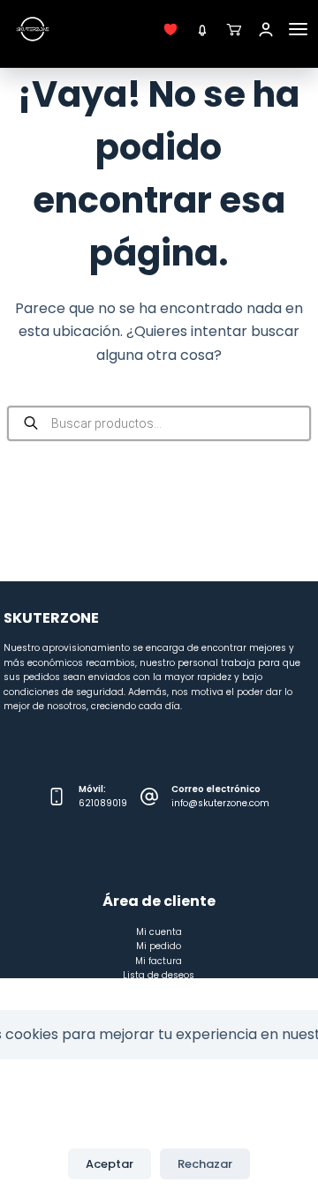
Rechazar (205, 1164)
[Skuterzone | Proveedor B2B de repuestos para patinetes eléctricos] (32, 29)
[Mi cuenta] (266, 29)
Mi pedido (158, 946)
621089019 (103, 803)
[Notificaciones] (202, 29)
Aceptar (109, 1164)
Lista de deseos (158, 975)
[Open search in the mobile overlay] (159, 423)
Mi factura (158, 961)
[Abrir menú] (297, 29)
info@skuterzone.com (220, 803)
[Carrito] (234, 29)
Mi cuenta (159, 932)
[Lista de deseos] (170, 29)
